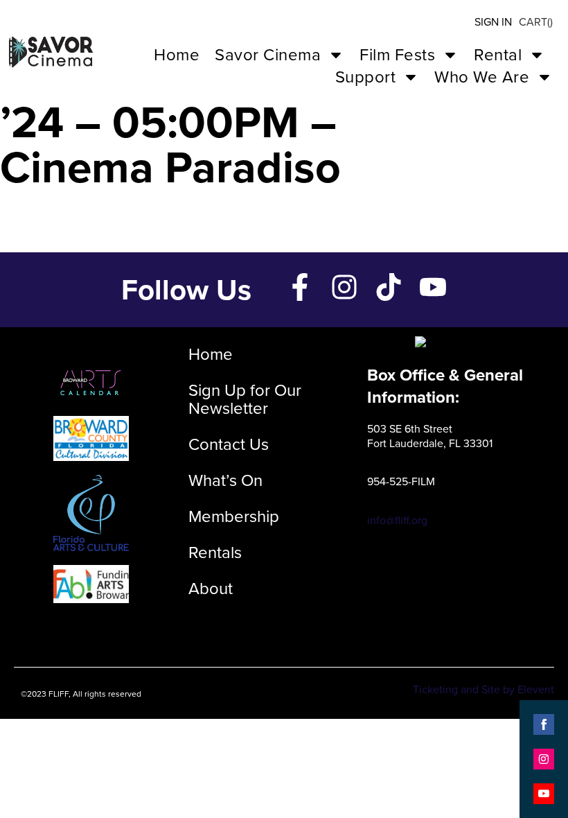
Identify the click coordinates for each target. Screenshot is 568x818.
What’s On (225, 480)
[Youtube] (433, 287)
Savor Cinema (268, 55)
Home (176, 55)
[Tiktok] (388, 287)
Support (365, 77)
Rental (498, 55)
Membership (233, 516)
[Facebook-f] (300, 287)
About (210, 588)
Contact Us (228, 444)
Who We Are (481, 77)
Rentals (215, 552)
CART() (536, 22)
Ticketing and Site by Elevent (483, 689)
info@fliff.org (397, 520)
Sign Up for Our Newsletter (244, 399)
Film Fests (397, 55)
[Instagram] (344, 287)
